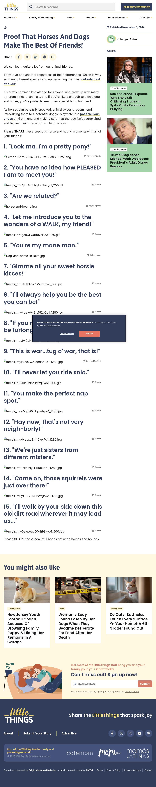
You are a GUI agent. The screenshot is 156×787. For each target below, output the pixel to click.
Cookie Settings (67, 334)
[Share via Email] (53, 57)
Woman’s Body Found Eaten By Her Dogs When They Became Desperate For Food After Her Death (76, 626)
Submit (145, 684)
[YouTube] (139, 733)
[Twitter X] (121, 733)
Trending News (119, 88)
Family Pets (14, 608)
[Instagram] (130, 733)
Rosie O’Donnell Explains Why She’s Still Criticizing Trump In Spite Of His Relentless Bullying (129, 101)
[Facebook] (112, 733)
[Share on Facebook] (18, 57)
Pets (62, 608)
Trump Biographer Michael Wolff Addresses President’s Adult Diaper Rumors (129, 160)
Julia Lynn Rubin (127, 39)
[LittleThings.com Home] (11, 7)
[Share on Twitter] (27, 57)
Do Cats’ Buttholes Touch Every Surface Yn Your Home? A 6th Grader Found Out (129, 621)
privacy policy (132, 691)
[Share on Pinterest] (44, 57)
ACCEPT (89, 334)
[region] (79, 328)
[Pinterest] (148, 733)
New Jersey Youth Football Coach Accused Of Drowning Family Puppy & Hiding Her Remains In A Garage (25, 628)
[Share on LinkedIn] (35, 57)
